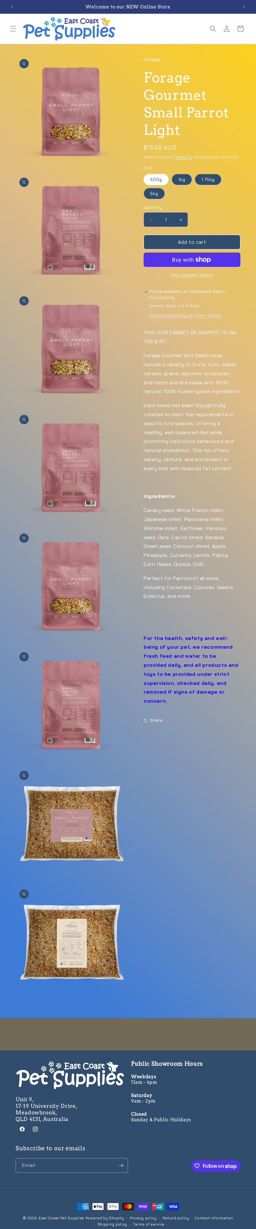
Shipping (183, 157)
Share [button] (156, 720)
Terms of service (149, 1224)
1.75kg (208, 179)
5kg (154, 193)
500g (156, 179)
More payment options (192, 274)
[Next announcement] (244, 7)
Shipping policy (112, 1224)
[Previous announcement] (12, 7)
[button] (13, 29)
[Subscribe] (121, 1165)
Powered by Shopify (105, 1218)
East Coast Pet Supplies (61, 1218)
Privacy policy (143, 1218)
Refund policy (176, 1218)
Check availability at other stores (185, 315)
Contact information (214, 1218)
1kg (181, 179)
